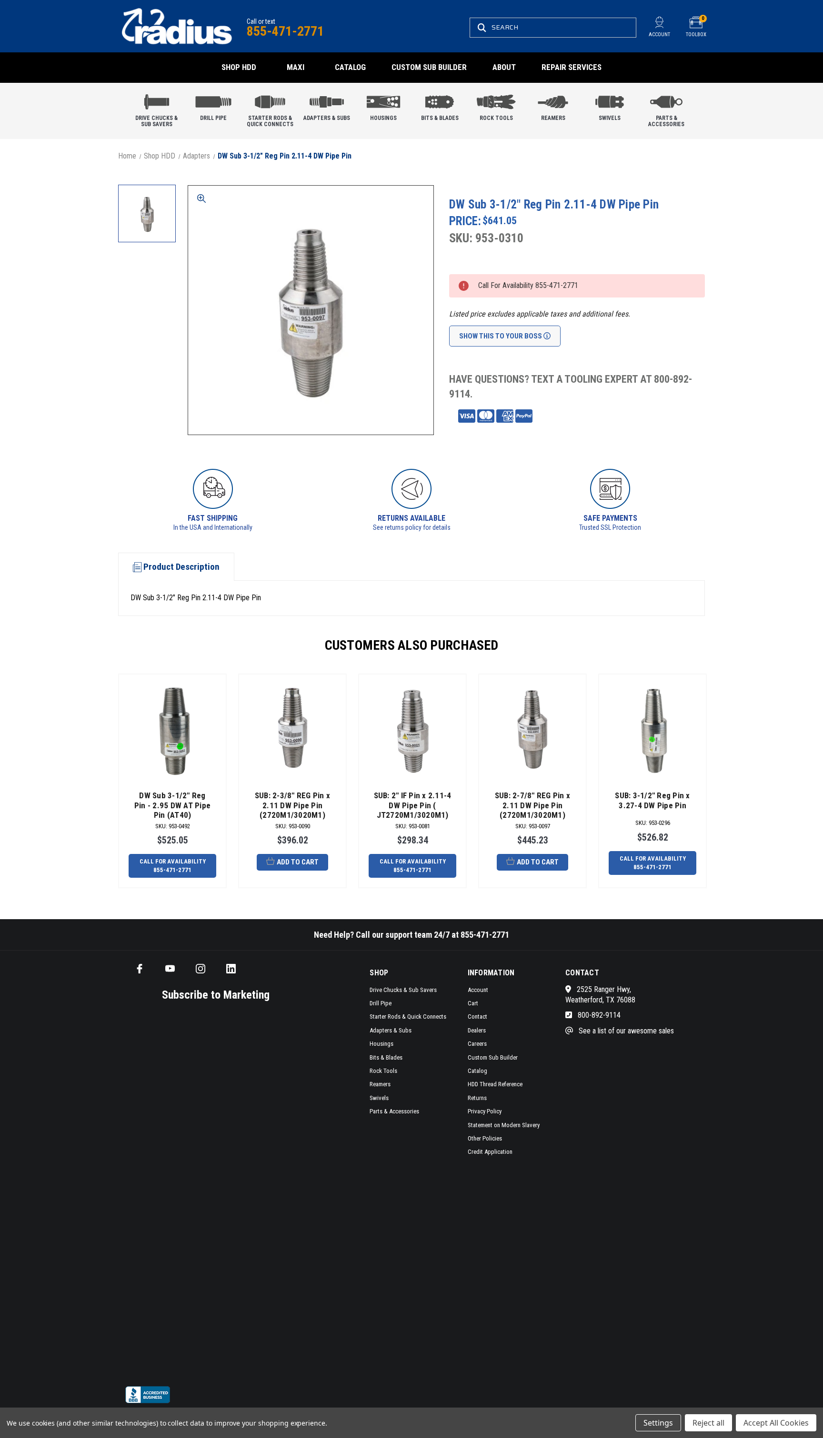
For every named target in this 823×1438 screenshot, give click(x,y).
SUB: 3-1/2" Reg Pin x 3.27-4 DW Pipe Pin (652, 800)
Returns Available (411, 518)
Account (478, 989)
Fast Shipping (213, 518)
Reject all (708, 1423)
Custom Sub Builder (429, 67)
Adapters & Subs (326, 118)
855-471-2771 (285, 31)
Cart (473, 1003)
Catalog (350, 67)
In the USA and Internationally (212, 527)
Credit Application (490, 1151)
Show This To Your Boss (501, 336)
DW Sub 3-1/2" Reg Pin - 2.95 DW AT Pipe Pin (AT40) (172, 805)
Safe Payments (610, 518)
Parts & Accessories (666, 121)
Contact (477, 1016)
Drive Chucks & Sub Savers (156, 121)
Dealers (477, 1030)
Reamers (553, 118)
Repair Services (572, 67)
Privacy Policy (485, 1111)
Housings (383, 118)
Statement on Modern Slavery (504, 1125)
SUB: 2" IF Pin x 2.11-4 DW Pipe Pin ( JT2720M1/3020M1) (413, 805)
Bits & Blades (440, 118)
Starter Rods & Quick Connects (270, 121)
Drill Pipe (213, 118)
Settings (658, 1423)
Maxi (295, 67)
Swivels (610, 118)
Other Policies (485, 1138)
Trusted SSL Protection (610, 527)
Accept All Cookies (776, 1423)
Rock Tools (496, 118)
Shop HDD (238, 67)
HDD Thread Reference (495, 1084)
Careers (477, 1043)
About (504, 67)
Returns (477, 1097)
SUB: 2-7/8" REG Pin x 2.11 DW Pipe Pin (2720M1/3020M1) (532, 805)
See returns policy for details (412, 527)
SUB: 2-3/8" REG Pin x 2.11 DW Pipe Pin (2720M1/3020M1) (292, 805)
